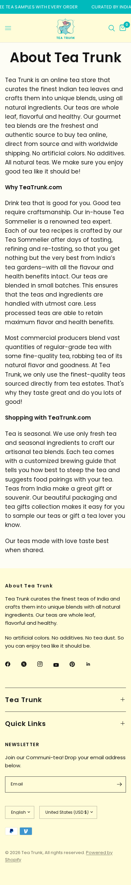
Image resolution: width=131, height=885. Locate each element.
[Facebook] (12, 664)
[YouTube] (60, 665)
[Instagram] (44, 664)
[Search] (111, 28)
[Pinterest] (77, 664)
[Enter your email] (119, 784)
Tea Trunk (23, 699)
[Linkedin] (93, 664)
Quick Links (25, 723)
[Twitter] (28, 664)
